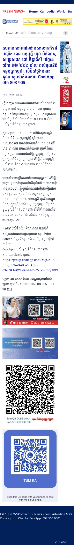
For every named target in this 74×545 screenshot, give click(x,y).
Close (62, 542)
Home (33, 11)
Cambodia (47, 11)
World (61, 11)
